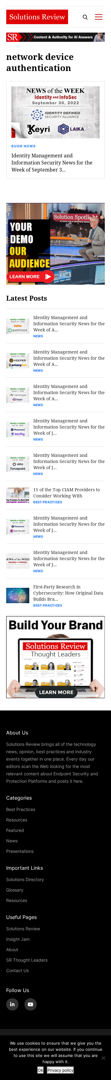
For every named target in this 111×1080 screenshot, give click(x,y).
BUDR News (23, 146)
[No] (103, 1058)
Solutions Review (23, 929)
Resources (16, 820)
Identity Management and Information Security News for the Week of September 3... (51, 162)
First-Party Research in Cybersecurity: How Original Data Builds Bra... (68, 593)
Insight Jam (18, 939)
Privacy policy (60, 1070)
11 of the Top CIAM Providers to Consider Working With (66, 493)
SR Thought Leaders (26, 960)
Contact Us (17, 970)
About (12, 949)
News (38, 336)
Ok (40, 1070)
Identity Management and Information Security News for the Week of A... (69, 324)
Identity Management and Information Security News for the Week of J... (69, 427)
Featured (15, 830)
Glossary (14, 890)
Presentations (20, 851)
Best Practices (47, 502)
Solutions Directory (25, 879)
